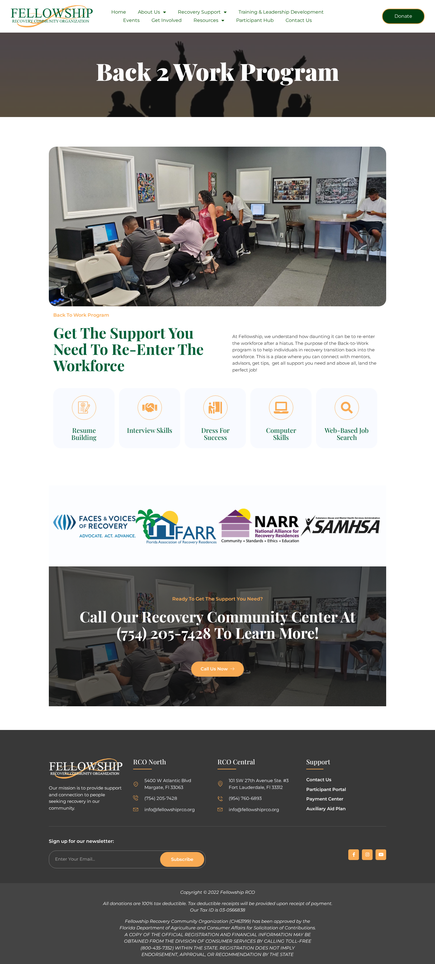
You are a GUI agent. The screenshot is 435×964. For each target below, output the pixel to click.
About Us (149, 12)
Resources (206, 20)
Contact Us (299, 20)
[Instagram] (367, 854)
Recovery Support (199, 12)
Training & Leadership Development (281, 12)
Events (131, 20)
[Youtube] (381, 854)
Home (118, 12)
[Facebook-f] (353, 854)
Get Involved (167, 20)
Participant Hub (255, 20)
